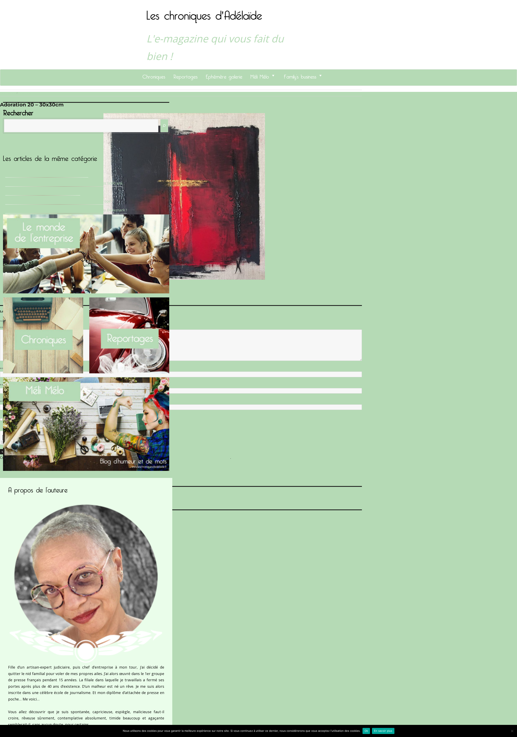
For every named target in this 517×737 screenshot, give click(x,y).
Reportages (185, 75)
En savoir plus (383, 730)
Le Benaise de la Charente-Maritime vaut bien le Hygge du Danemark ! (66, 210)
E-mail (4, 385)
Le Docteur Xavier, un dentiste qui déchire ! (42, 192)
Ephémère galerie (224, 75)
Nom (3, 368)
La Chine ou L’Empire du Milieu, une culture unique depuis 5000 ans (63, 183)
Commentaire (8, 327)
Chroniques (153, 75)
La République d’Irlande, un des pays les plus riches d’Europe (58, 201)
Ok (366, 730)
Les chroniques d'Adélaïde (204, 12)
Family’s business (300, 75)
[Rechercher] (164, 125)
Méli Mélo (259, 75)
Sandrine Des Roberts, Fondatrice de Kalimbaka (46, 174)
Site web (4, 401)
